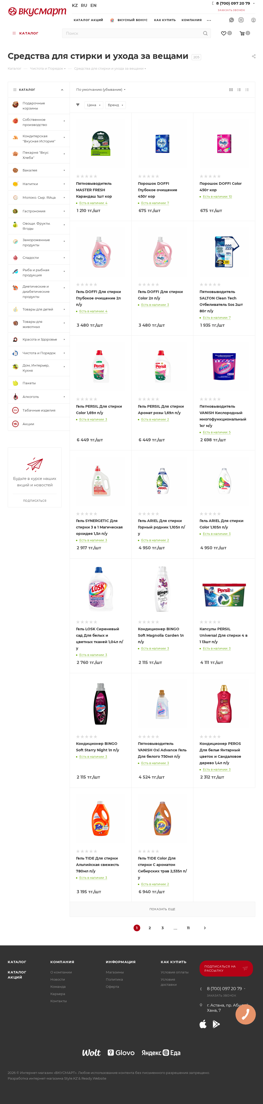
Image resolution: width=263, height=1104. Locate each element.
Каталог (17, 962)
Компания (62, 962)
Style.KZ (71, 1078)
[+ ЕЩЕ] (210, 19)
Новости (57, 979)
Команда (58, 986)
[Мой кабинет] (253, 20)
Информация (121, 962)
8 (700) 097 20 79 (233, 3)
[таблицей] (246, 89)
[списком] (239, 89)
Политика (114, 979)
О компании (61, 972)
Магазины (115, 972)
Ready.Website (93, 1078)
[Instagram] (241, 20)
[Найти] (205, 33)
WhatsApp (231, 20)
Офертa (112, 986)
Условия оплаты (175, 972)
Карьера (57, 994)
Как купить (173, 962)
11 (188, 928)
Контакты (58, 1001)
